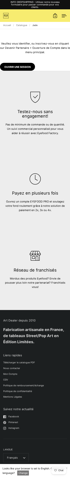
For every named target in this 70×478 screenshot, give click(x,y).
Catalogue (21, 25)
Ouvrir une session (17, 67)
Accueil (7, 25)
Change (23, 472)
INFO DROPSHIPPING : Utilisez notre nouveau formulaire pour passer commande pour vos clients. (35, 4)
